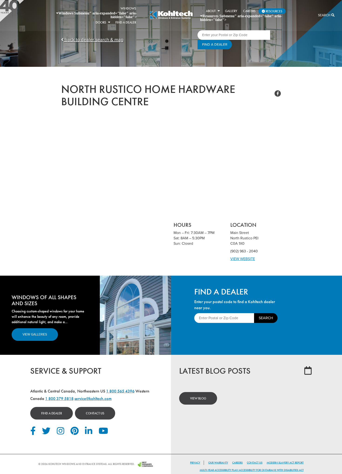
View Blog (198, 398)
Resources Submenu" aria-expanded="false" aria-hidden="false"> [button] (241, 17)
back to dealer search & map (93, 40)
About (211, 11)
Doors (101, 22)
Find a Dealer (51, 413)
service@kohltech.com (93, 398)
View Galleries (35, 334)
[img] (171, 18)
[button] (109, 22)
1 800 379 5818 (59, 398)
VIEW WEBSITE (242, 259)
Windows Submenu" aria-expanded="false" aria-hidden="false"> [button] (97, 15)
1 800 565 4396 (120, 391)
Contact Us (95, 413)
